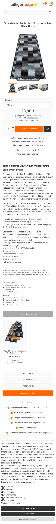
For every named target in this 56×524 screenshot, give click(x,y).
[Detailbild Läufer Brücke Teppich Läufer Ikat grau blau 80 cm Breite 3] (33, 89)
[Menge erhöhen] (13, 127)
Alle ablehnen (28, 514)
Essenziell (9, 486)
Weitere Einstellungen (10, 503)
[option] (14, 342)
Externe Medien (11, 495)
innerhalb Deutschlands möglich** (30, 433)
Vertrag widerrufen (28, 393)
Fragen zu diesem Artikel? (28, 150)
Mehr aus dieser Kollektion (28, 154)
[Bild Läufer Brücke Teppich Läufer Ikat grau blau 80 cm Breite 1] (12, 89)
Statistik (8, 489)
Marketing (9, 492)
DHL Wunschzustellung (15, 497)
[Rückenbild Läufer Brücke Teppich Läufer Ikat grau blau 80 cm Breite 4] (43, 89)
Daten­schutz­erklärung (25, 482)
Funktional (9, 500)
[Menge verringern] (13, 130)
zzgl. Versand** (32, 118)
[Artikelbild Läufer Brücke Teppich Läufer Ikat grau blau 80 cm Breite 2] (23, 89)
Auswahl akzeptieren (28, 519)
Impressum (48, 476)
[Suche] (50, 12)
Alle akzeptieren (28, 508)
